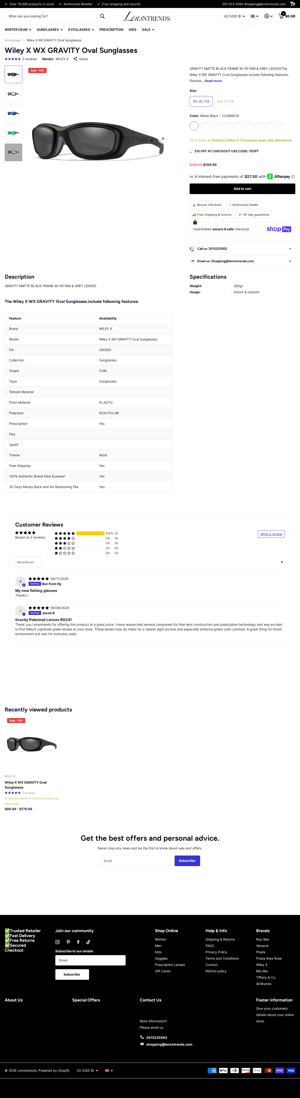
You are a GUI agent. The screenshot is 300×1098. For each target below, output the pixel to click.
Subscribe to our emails (74, 951)
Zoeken (102, 16)
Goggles (161, 958)
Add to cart (242, 189)
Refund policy (216, 971)
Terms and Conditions (222, 958)
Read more (213, 81)
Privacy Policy (216, 952)
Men (158, 946)
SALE (146, 29)
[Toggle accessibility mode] (292, 4)
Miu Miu (262, 971)
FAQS (210, 946)
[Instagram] (57, 942)
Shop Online (166, 930)
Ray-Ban (262, 939)
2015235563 (156, 1037)
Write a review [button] (271, 534)
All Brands (263, 984)
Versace (262, 946)
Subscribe (187, 861)
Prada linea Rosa (269, 958)
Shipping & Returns (220, 939)
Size (193, 91)
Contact (212, 965)
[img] (39, 579)
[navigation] (13, 74)
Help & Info (216, 930)
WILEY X (62, 59)
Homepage (13, 40)
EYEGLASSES (79, 29)
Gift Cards (162, 971)
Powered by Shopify (54, 1070)
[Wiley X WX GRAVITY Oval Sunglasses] (32, 743)
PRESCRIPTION (111, 29)
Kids (158, 952)
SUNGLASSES (48, 29)
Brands (263, 930)
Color (214, 116)
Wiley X (261, 965)
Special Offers (86, 1000)
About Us (13, 1000)
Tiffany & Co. (266, 977)
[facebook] (78, 942)
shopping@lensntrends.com (169, 1044)
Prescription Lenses (170, 965)
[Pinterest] (68, 942)
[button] (65, 533)
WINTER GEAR (16, 29)
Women (160, 939)
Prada (260, 952)
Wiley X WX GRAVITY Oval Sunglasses (26, 784)
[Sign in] (268, 16)
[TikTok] (88, 942)
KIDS (132, 29)
